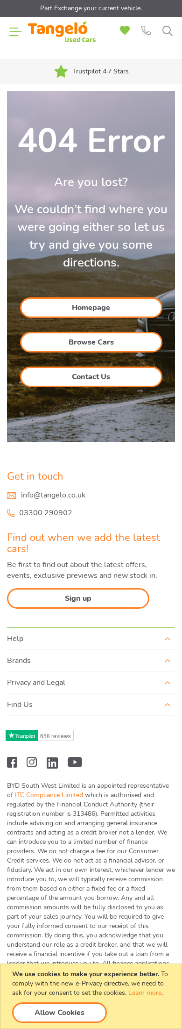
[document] (92, 996)
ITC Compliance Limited (49, 795)
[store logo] (62, 37)
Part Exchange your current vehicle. (91, 8)
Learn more (144, 992)
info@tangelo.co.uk (53, 495)
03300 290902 (45, 513)
